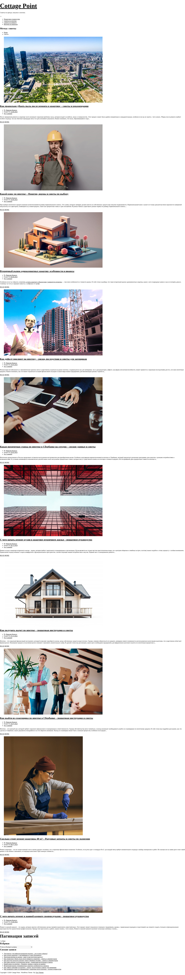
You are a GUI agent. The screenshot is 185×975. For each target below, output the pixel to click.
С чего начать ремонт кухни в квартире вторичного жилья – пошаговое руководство (46, 539)
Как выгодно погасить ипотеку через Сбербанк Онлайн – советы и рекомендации (31, 960)
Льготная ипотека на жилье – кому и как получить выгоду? (23, 957)
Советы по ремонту (10, 22)
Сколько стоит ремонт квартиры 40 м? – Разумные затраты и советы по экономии (45, 838)
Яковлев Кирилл (11, 110)
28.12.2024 (14, 545)
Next (3, 941)
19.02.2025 (14, 452)
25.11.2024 (14, 636)
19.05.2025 (14, 365)
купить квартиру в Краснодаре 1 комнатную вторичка (44, 282)
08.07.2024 (14, 844)
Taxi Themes (40, 972)
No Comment (8, 113)
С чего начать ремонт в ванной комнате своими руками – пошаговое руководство (44, 916)
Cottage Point (18, 5)
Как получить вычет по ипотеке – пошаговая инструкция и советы (36, 630)
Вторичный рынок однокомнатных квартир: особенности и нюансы (37, 271)
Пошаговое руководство (12, 19)
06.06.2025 (14, 277)
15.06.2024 (14, 922)
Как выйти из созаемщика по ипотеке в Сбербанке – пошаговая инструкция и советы (46, 718)
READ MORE (4, 122)
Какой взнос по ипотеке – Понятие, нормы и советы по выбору (34, 194)
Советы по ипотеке (10, 21)
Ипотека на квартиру (11, 24)
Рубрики (3, 947)
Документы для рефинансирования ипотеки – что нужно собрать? (26, 953)
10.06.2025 (14, 200)
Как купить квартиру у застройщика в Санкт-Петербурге (22, 955)
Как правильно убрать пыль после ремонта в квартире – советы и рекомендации (44, 106)
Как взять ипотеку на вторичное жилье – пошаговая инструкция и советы (28, 962)
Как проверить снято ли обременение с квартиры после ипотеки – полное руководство (32, 969)
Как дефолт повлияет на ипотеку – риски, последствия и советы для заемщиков (43, 359)
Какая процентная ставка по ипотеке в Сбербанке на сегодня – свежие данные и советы (48, 446)
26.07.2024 (14, 724)
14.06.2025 (14, 112)
